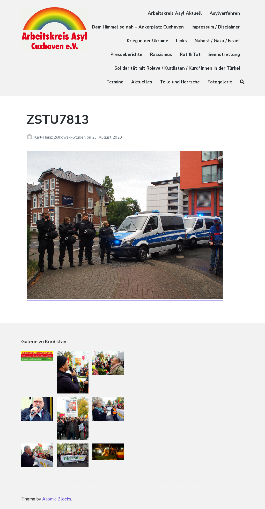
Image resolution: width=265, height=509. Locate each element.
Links (181, 41)
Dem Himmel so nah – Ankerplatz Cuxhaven (138, 27)
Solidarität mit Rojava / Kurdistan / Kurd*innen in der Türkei (177, 68)
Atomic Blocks (56, 499)
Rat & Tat (190, 55)
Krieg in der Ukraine (147, 41)
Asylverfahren (225, 13)
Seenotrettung (224, 55)
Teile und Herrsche (180, 82)
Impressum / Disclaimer (216, 27)
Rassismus (161, 55)
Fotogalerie (220, 82)
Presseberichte (126, 55)
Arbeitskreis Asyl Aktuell (175, 13)
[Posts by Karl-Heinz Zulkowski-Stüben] (30, 137)
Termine (114, 82)
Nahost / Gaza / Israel (217, 41)
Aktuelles (141, 82)
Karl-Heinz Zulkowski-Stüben (60, 137)
